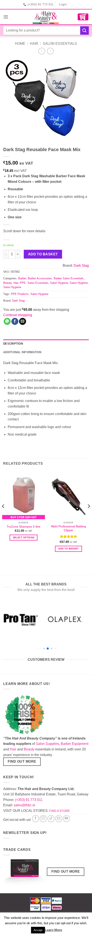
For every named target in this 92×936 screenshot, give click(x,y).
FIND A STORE (59, 810)
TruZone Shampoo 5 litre (23, 526)
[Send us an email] (58, 818)
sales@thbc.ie (24, 805)
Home (20, 43)
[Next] (88, 515)
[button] (5, 17)
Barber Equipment (74, 744)
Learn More (53, 930)
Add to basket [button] (68, 548)
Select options (23, 537)
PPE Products (20, 294)
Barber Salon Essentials (69, 278)
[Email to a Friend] (22, 321)
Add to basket (43, 254)
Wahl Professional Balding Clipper (68, 528)
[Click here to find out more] (24, 873)
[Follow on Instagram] (43, 818)
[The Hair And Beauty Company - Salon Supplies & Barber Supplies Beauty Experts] (46, 16)
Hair (34, 43)
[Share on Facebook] (14, 321)
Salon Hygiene (59, 282)
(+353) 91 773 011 (29, 800)
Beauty (7, 282)
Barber (22, 278)
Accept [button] (38, 930)
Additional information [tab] (22, 352)
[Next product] (41, 51)
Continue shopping (17, 315)
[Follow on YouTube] (66, 818)
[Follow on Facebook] (35, 818)
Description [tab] (13, 343)
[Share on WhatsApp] (7, 321)
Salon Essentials (60, 43)
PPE (23, 282)
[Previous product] (50, 51)
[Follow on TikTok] (51, 818)
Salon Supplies (47, 744)
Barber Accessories (40, 278)
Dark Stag (81, 265)
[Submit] (84, 30)
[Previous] (3, 515)
